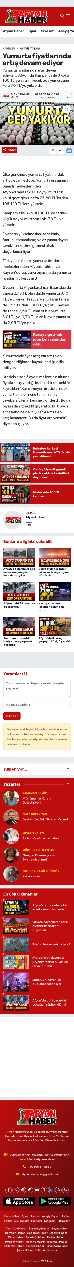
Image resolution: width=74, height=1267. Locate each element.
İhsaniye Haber (35, 1241)
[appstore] (19, 1202)
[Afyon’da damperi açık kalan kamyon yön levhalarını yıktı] (19, 557)
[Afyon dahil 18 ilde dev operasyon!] (19, 591)
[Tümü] (69, 769)
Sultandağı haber (46, 1250)
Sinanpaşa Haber (57, 1246)
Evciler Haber (55, 1237)
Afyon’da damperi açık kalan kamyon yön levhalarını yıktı (19, 572)
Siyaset (47, 31)
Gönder (12, 716)
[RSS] (65, 1190)
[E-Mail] (29, 525)
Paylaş (12, 149)
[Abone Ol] (69, 150)
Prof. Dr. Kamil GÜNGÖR (40, 871)
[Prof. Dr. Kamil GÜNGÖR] (11, 874)
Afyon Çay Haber (15, 1228)
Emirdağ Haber (35, 1237)
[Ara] (62, 16)
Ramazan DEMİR (34, 793)
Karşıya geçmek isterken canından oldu (51, 607)
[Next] (51, 1190)
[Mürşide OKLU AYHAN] (11, 855)
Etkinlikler (64, 1220)
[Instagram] (30, 1190)
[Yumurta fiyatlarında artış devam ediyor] (37, 123)
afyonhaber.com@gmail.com (40, 1174)
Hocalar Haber (14, 1241)
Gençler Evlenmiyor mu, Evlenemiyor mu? (39, 857)
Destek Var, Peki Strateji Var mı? (45, 819)
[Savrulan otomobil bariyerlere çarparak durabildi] (19, 626)
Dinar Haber (16, 1237)
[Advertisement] (37, 1057)
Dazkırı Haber (58, 1232)
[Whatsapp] (58, 1190)
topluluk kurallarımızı (39, 729)
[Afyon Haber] (12, 519)
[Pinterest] (23, 1190)
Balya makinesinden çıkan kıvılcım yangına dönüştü (54, 572)
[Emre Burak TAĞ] (11, 817)
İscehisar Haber (57, 1241)
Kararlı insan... (32, 876)
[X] (15, 1190)
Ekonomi (36, 1220)
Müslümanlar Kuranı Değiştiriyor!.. (36, 800)
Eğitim (8, 1220)
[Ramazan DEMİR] (11, 798)
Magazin (49, 1220)
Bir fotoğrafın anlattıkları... (41, 838)
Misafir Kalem (33, 833)
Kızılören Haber (14, 1246)
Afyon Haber (13, 31)
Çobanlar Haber (37, 1232)
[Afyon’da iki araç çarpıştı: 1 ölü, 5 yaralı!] (55, 626)
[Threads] (44, 1190)
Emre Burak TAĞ (34, 814)
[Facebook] (8, 1190)
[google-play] (55, 1202)
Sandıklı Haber (35, 1246)
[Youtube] (37, 1190)
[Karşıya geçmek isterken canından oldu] (55, 591)
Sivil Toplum (21, 1220)
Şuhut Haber (25, 1250)
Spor (33, 31)
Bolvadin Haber (15, 1232)
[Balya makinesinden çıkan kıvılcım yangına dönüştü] (55, 557)
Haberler (9, 48)
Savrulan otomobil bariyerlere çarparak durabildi (17, 641)
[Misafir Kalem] (11, 836)
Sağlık (65, 1216)
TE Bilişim (46, 1261)
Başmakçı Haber (39, 1228)
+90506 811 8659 (39, 1166)
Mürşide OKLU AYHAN (38, 850)
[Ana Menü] (68, 16)
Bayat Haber (60, 1228)
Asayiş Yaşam (30, 48)
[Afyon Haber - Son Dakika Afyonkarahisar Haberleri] (26, 16)
